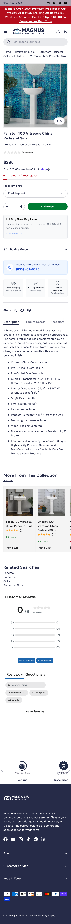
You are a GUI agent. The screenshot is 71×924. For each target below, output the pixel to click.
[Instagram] (60, 3)
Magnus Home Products (23, 915)
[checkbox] (13, 700)
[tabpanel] (35, 392)
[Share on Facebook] (22, 310)
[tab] (11, 322)
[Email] (48, 3)
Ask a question (26, 660)
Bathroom (9, 577)
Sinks (6, 581)
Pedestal (8, 573)
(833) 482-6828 (12, 2)
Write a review (45, 660)
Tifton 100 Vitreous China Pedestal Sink (19, 524)
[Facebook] (54, 3)
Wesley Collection (42, 144)
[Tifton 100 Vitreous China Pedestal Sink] (19, 502)
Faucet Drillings (12, 185)
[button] (65, 31)
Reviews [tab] (15, 674)
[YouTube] (66, 3)
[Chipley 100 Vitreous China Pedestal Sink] (51, 502)
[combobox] (35, 42)
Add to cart (47, 206)
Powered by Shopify (45, 915)
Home (7, 52)
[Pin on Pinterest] (29, 310)
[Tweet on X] (15, 310)
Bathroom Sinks (25, 52)
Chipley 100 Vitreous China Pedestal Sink (48, 526)
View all (8, 480)
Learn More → (14, 233)
